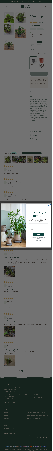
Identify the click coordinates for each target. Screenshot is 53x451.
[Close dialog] (49, 205)
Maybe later (38, 240)
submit (38, 234)
